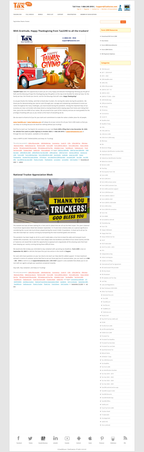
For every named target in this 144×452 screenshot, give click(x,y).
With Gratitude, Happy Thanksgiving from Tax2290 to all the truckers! (50, 30)
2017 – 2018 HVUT (107, 72)
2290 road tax (54, 153)
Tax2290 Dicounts (107, 394)
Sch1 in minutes (72, 282)
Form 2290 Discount (107, 192)
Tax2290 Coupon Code (108, 391)
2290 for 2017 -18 (106, 89)
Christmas (104, 110)
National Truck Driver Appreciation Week (47, 282)
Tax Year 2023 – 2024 (108, 380)
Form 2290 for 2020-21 (60, 145)
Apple (90, 443)
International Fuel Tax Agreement (111, 264)
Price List (50, 14)
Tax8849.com (106, 309)
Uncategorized (106, 418)
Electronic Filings (18, 145)
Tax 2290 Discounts (107, 360)
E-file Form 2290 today (108, 137)
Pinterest (101, 443)
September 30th (83, 282)
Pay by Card (105, 315)
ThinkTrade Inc (71, 449)
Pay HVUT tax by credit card (110, 319)
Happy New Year (106, 233)
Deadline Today (106, 124)
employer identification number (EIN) (112, 151)
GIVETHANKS (17, 282)
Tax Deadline (69, 277)
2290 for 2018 (105, 93)
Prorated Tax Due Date (108, 343)
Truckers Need (27, 150)
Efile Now (84, 143)
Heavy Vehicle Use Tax (108, 237)
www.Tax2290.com (19, 122)
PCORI (103, 322)
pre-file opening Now (108, 329)
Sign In (79, 9)
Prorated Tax (105, 336)
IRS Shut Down (106, 271)
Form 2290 (50, 145)
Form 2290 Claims (107, 49)
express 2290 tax (74, 153)
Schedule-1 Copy (59, 148)
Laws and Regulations (108, 285)
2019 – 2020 (105, 76)
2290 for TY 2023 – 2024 (108, 96)
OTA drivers (43, 157)
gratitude (65, 155)
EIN (103, 144)
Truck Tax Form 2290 (39, 279)
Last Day (104, 281)
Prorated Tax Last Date (108, 346)
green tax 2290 (73, 155)
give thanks (57, 155)
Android (78, 443)
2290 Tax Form (63, 153)
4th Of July (105, 107)
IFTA (103, 250)
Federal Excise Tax (30, 145)
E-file (69, 143)
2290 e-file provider (33, 143)
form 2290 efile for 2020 (45, 155)
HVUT (103, 240)
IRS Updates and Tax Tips (45, 148)
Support (60, 14)
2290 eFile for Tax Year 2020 (40, 153)
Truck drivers (55, 284)
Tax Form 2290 (78, 277)
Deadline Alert (106, 120)
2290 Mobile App (46, 143)
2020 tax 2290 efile (63, 150)
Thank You (47, 284)
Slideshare (113, 443)
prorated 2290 (71, 157)
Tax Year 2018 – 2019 (108, 374)
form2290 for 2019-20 (108, 220)
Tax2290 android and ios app (110, 387)
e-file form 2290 (106, 134)
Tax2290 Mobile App (107, 398)
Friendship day (106, 223)
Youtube (67, 443)
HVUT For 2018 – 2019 (108, 247)
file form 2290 (41, 145)
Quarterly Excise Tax (107, 350)
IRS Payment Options (108, 54)
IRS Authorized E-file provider (27, 148)
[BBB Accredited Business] (120, 8)
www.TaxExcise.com (34, 122)
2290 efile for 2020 (25, 153)
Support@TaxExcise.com (106, 6)
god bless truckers (28, 282)
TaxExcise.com (79, 148)
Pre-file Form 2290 (107, 326)
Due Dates (105, 41)
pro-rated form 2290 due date (56, 157)
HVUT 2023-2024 (106, 243)
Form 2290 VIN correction (109, 209)
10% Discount (106, 69)
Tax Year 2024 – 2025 (108, 384)
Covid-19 (63, 143)
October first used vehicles (30, 157)
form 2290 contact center (109, 182)
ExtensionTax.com (108, 295)
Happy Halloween (107, 230)
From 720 (104, 226)
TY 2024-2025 (105, 415)
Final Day (104, 168)
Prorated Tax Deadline (108, 339)
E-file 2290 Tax (76, 143)
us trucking (65, 160)
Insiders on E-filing (107, 261)
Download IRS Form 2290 (109, 36)
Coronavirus (55, 143)
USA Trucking (74, 160)
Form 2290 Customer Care (109, 185)
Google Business (43, 443)
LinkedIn (55, 443)
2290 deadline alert (107, 79)
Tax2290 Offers (106, 401)
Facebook (19, 443)
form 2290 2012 (106, 178)
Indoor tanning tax (107, 257)
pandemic (63, 282)
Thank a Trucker (38, 160)
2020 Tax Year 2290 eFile (77, 150)
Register (86, 9)
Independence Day (107, 254)
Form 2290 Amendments (109, 45)
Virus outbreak (45, 150)
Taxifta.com (105, 404)
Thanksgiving (48, 160)
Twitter (31, 443)
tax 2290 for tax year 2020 (24, 160)
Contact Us (95, 9)
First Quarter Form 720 (108, 172)
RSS (125, 443)
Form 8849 (105, 216)
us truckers (57, 160)
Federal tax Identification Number (111, 158)
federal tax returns (30, 275)
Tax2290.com (17, 14)
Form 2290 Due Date (31, 155)
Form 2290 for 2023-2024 (109, 202)
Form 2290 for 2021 (107, 199)
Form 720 (104, 213)
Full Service (30, 14)
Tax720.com (106, 305)
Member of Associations (109, 9)
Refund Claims (106, 353)
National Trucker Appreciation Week (33, 174)
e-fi (86, 279)
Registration (71, 14)
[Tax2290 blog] (22, 9)
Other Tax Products (107, 291)
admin (21, 162)
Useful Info (36, 150)
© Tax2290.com (62, 449)
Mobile (40, 14)
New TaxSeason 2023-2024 (109, 288)
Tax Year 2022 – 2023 (108, 377)
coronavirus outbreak (77, 279)
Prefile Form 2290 (107, 332)
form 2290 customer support (110, 189)
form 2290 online (74, 145)
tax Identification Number (109, 370)
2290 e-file (104, 83)
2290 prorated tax (107, 103)
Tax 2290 (79, 157)
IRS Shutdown (106, 274)
